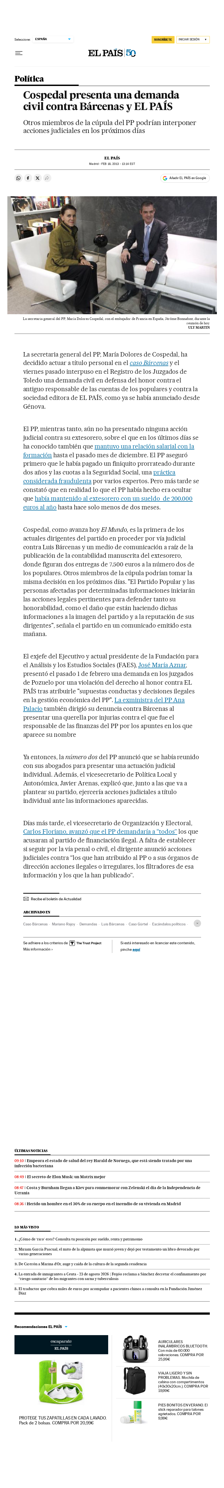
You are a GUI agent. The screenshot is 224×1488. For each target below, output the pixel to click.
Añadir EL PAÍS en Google (187, 178)
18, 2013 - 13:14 (118, 164)
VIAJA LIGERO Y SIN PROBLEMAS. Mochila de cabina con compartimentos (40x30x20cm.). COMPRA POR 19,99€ (183, 1382)
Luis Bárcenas (112, 924)
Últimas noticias (31, 1151)
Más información (37, 949)
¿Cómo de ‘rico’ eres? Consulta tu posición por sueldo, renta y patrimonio (81, 1239)
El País (112, 158)
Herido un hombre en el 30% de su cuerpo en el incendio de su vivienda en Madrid (104, 1203)
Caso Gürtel (138, 924)
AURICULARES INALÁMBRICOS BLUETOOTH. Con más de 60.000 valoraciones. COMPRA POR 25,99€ (183, 1350)
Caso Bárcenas (35, 924)
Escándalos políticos (168, 924)
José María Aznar (162, 665)
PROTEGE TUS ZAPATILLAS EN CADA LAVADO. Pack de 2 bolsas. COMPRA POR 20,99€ (63, 1420)
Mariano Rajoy (63, 924)
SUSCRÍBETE (163, 39)
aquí (136, 949)
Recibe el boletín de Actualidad (56, 899)
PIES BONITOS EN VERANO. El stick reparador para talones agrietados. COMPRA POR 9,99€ (183, 1411)
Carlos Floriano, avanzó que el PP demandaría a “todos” (100, 831)
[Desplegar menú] (18, 53)
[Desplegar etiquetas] (197, 923)
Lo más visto (26, 1227)
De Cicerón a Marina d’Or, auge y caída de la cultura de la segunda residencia (83, 1264)
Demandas (88, 924)
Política (29, 79)
